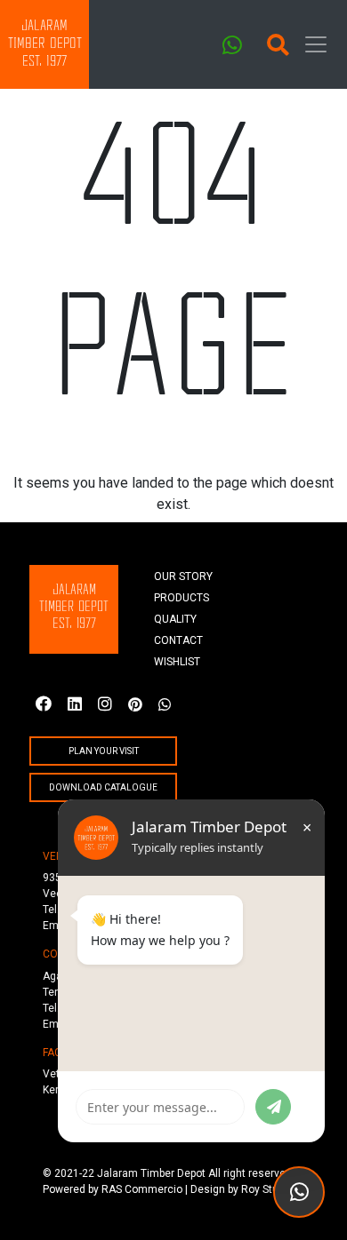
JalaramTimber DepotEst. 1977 (45, 44)
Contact (178, 640)
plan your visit (104, 751)
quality (175, 619)
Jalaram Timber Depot (151, 1173)
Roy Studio (267, 1189)
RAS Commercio (141, 1189)
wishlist (177, 662)
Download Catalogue (103, 787)
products (181, 598)
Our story (183, 576)
